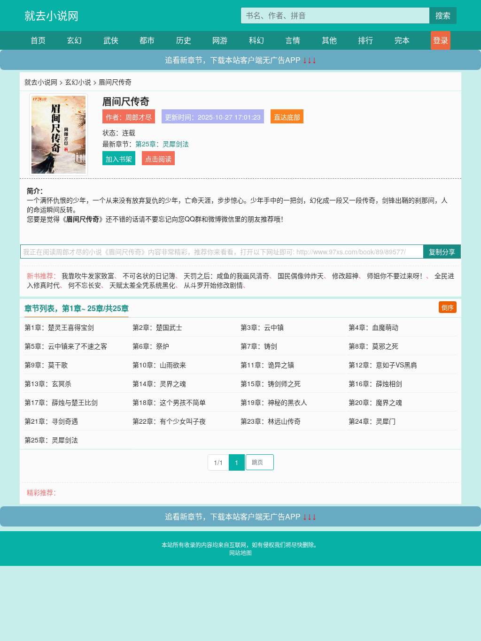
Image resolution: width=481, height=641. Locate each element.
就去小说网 (51, 15)
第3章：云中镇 (262, 327)
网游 (219, 40)
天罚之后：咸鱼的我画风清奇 (226, 275)
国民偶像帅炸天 (301, 275)
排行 (365, 40)
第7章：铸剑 (258, 346)
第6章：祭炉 (150, 346)
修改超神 (345, 275)
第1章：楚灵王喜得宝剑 (59, 327)
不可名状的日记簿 (149, 275)
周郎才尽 (138, 117)
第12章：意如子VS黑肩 (383, 364)
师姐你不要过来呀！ (396, 275)
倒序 (448, 307)
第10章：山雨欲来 (159, 364)
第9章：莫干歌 (46, 364)
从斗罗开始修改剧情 (213, 285)
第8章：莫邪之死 (373, 346)
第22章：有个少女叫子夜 (169, 421)
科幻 (256, 40)
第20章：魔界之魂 (375, 402)
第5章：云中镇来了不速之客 (65, 346)
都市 (147, 40)
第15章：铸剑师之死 (270, 383)
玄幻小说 (78, 81)
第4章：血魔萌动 (373, 327)
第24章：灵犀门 (372, 421)
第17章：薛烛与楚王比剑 (61, 402)
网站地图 (240, 553)
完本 (402, 40)
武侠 (110, 40)
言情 (292, 40)
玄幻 (74, 40)
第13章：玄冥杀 (47, 383)
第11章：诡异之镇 (267, 364)
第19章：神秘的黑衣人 (273, 402)
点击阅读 (158, 158)
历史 (183, 40)
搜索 (442, 15)
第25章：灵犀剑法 (162, 143)
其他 (329, 40)
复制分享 (442, 251)
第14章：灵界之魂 (159, 383)
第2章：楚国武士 (157, 327)
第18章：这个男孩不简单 (169, 402)
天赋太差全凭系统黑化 (142, 285)
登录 (440, 40)
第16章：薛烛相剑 (375, 383)
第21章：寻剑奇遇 (51, 421)
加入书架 (119, 158)
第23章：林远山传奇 (270, 421)
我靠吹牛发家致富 (88, 275)
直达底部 (287, 117)
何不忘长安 (84, 285)
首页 (38, 40)
